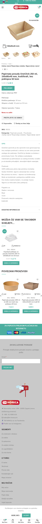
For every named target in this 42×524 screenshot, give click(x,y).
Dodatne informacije (11, 210)
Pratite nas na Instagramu (12, 423)
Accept (26, 515)
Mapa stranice (6, 477)
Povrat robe (6, 470)
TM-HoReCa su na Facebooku (14, 420)
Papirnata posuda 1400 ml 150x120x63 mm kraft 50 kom (31, 302)
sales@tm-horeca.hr (11, 417)
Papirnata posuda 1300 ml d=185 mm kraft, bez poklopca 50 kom (11, 302)
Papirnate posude (16, 133)
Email (4, 357)
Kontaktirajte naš (7, 474)
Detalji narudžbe (7, 498)
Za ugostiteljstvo (7, 449)
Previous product (3, 69)
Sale (9, 64)
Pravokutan (27, 133)
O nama (4, 462)
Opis (3, 144)
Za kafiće (5, 438)
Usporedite (8, 123)
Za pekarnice (6, 441)
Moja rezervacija (7, 491)
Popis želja (5, 495)
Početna (4, 64)
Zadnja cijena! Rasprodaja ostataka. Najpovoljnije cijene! (20, 66)
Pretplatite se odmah (13, 118)
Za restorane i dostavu (9, 434)
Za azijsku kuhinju (8, 445)
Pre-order (8, 88)
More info (15, 515)
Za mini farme (6, 452)
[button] (37, 31)
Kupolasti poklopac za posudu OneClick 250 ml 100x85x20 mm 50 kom (11, 253)
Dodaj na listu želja (23, 123)
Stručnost (5, 466)
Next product (7, 69)
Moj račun (5, 487)
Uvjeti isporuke (7, 502)
